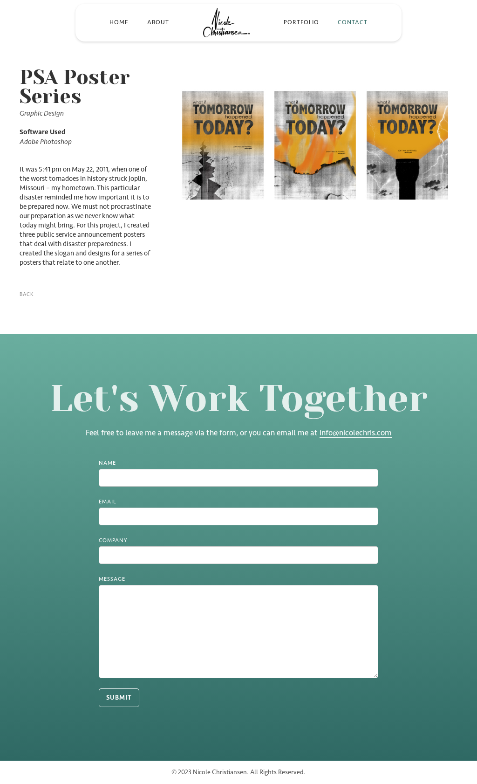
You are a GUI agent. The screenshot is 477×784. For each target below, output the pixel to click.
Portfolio (301, 22)
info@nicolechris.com (356, 432)
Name (107, 463)
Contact (353, 22)
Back (27, 294)
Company (113, 540)
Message (112, 579)
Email (107, 501)
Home (119, 22)
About (158, 22)
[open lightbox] (315, 150)
